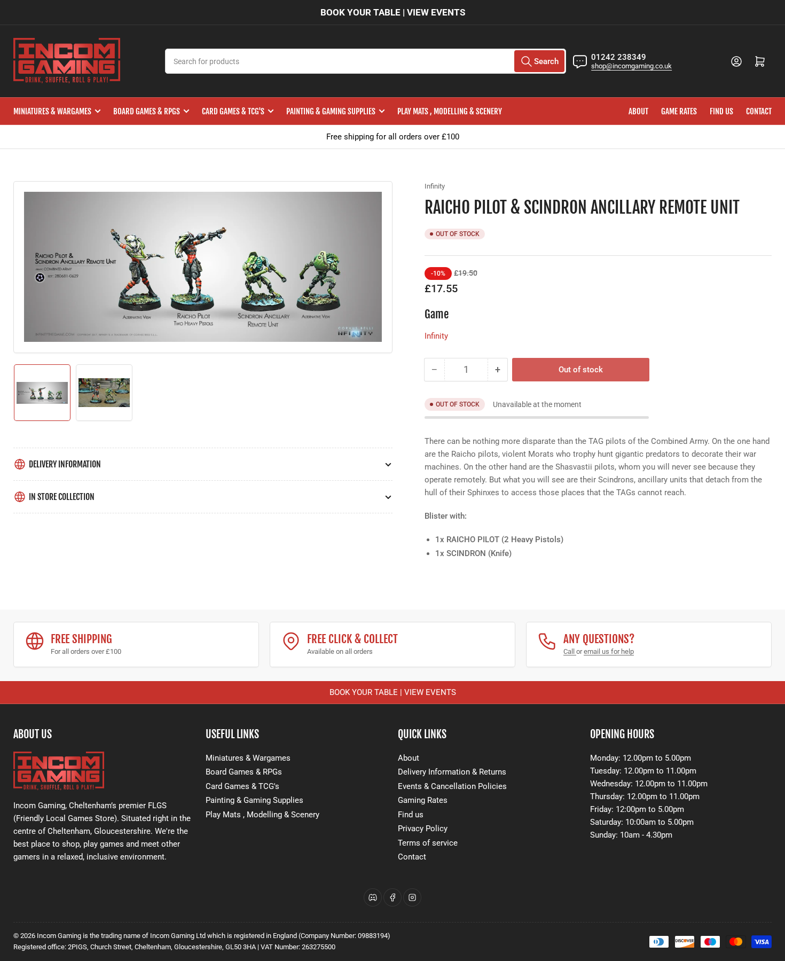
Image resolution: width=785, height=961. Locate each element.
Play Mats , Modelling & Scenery (449, 111)
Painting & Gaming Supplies (330, 111)
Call (569, 651)
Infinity (435, 186)
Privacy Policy (423, 828)
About (638, 111)
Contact (759, 111)
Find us (721, 111)
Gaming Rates (423, 800)
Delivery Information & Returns (452, 772)
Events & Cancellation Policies (452, 786)
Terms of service (428, 843)
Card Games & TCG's (233, 111)
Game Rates (679, 111)
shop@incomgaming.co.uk (631, 66)
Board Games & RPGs (146, 111)
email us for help (609, 651)
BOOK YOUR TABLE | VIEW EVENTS (392, 12)
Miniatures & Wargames (52, 111)
